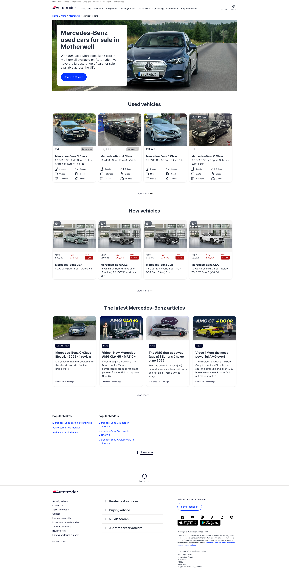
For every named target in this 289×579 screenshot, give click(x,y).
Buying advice (119, 510)
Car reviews (144, 8)
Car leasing (158, 8)
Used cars (86, 8)
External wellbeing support (65, 535)
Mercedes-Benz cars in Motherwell (72, 422)
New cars (98, 8)
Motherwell (74, 15)
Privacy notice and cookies (65, 522)
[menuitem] (86, 9)
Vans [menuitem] (60, 2)
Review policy (59, 530)
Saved (224, 9)
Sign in (233, 9)
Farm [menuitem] (102, 2)
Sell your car (112, 8)
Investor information (62, 518)
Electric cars (172, 8)
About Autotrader (60, 509)
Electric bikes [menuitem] (118, 2)
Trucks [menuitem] (96, 2)
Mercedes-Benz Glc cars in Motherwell (113, 433)
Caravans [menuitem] (87, 2)
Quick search (119, 519)
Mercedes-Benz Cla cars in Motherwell (113, 424)
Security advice (60, 501)
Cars (63, 15)
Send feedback (189, 506)
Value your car (128, 8)
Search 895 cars (73, 77)
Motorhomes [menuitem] (76, 2)
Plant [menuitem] (108, 2)
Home (55, 15)
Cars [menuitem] (54, 2)
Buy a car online (189, 8)
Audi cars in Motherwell (65, 432)
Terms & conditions (61, 526)
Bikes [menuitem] (66, 2)
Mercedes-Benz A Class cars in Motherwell (116, 441)
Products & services (123, 501)
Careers (56, 514)
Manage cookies (59, 541)
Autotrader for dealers (125, 528)
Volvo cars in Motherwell (66, 427)
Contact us (57, 505)
